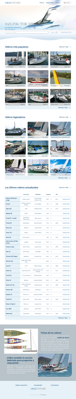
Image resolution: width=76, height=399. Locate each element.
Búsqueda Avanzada (65, 32)
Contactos (55, 385)
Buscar (53, 32)
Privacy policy (43, 394)
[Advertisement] (38, 13)
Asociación (38, 385)
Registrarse (49, 3)
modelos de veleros (63, 337)
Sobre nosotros (21, 385)
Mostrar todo (63, 47)
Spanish (68, 2)
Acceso (57, 3)
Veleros (41, 3)
